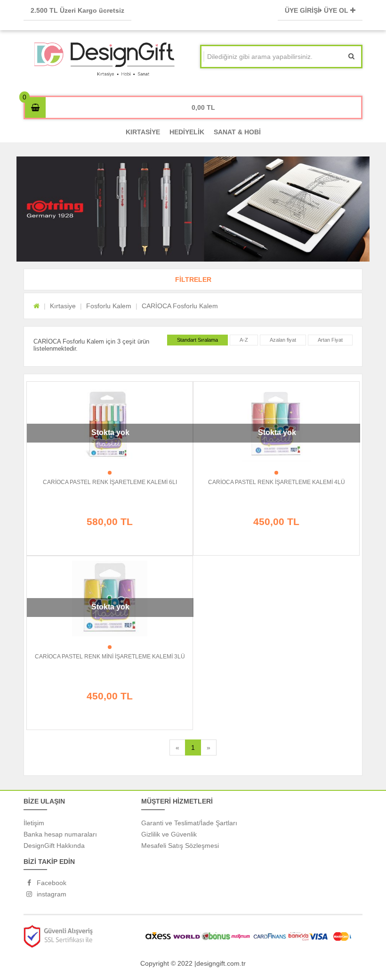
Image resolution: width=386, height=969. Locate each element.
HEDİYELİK (186, 132)
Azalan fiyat (283, 340)
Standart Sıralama (197, 340)
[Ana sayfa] (36, 306)
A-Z (244, 340)
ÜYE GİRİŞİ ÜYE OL (317, 10)
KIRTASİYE (143, 132)
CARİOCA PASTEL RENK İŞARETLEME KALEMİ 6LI (110, 482)
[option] (193, 209)
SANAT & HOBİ (237, 132)
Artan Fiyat (330, 340)
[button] (193, 279)
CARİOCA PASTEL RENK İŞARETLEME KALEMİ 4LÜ (276, 482)
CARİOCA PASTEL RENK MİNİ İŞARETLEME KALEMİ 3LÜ (110, 656)
